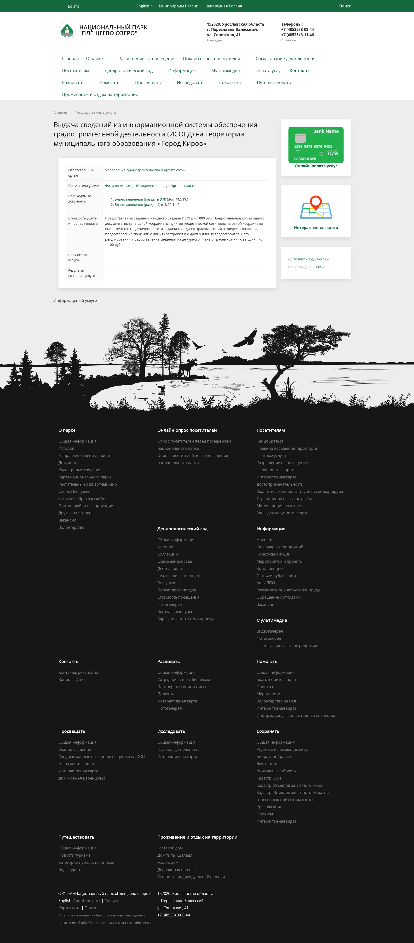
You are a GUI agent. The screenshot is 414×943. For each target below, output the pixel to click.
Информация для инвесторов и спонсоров (296, 715)
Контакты (299, 70)
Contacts (112, 900)
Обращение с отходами (279, 597)
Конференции (270, 568)
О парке (94, 58)
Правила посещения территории (287, 448)
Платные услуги (271, 455)
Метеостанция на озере (279, 505)
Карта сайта (69, 907)
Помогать (109, 82)
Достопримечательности (280, 484)
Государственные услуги (95, 112)
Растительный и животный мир (87, 484)
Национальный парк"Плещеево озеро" (113, 30)
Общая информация (77, 441)
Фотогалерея (169, 604)
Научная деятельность (178, 749)
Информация (182, 70)
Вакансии (67, 520)
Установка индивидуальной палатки (191, 876)
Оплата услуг (268, 70)
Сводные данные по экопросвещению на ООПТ (102, 756)
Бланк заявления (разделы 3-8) (140, 199)
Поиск (90, 907)
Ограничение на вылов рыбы (284, 498)
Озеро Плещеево (74, 491)
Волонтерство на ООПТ (278, 701)
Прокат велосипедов (176, 590)
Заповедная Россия (224, 6)
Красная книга (270, 806)
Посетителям (75, 70)
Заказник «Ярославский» (81, 498)
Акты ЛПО (266, 582)
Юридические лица (152, 185)
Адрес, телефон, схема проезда (186, 618)
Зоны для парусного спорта (282, 513)
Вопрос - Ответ (72, 679)
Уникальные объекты (277, 771)
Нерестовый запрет (275, 469)
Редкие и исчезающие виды (283, 749)
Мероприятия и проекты (280, 561)
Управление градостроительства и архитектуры (145, 170)
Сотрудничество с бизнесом (183, 679)
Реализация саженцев (178, 575)
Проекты (165, 693)
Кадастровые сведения (79, 469)
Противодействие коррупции (85, 505)
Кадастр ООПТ (270, 778)
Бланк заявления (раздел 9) (137, 204)
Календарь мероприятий (280, 547)
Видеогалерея (270, 631)
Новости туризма (74, 855)
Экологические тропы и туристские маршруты (300, 491)
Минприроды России (178, 6)
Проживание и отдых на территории (100, 94)
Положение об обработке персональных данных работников (104, 923)
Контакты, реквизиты (78, 672)
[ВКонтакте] (260, 893)
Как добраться (270, 441)
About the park (86, 900)
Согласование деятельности (285, 58)
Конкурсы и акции (273, 554)
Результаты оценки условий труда (288, 590)
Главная (70, 58)
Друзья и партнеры (76, 513)
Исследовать (190, 82)
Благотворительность (277, 679)
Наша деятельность (76, 763)
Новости (264, 539)
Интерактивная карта (276, 477)
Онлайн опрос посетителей (211, 58)
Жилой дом (167, 862)
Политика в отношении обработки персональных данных (101, 915)
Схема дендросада (174, 561)
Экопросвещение (74, 749)
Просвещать (148, 82)
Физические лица (119, 185)
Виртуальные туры (174, 611)
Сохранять (230, 82)
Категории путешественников (86, 862)
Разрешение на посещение (147, 58)
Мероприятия (269, 693)
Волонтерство (71, 527)
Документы (68, 462)
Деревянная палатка (176, 869)
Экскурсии (167, 582)
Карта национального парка (85, 477)
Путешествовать (274, 82)
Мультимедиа (225, 70)
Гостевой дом (170, 848)
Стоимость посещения (178, 597)
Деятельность (170, 568)
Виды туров (69, 869)
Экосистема (267, 763)
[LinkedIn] (269, 893)
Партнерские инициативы (181, 686)
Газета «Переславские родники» (287, 645)
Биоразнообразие (274, 756)
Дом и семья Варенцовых (82, 778)
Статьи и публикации (276, 575)
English (142, 6)
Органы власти (183, 185)
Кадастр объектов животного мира (289, 785)
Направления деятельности (84, 455)
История (66, 448)
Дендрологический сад (129, 70)
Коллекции (167, 554)
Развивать (73, 82)
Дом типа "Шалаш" (175, 855)
